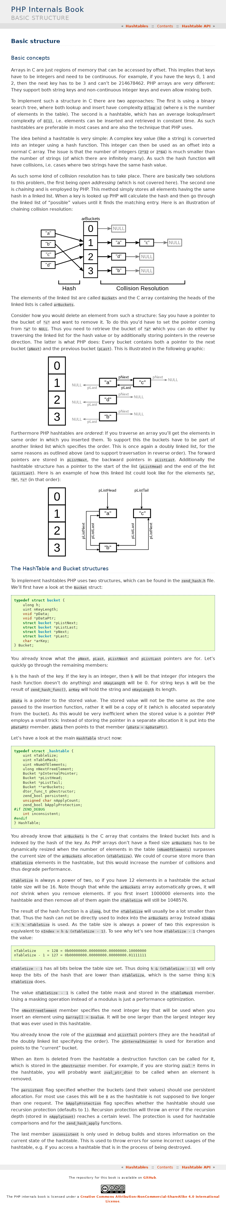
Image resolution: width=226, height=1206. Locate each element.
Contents (165, 26)
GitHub (149, 1177)
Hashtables (137, 26)
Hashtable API (196, 26)
